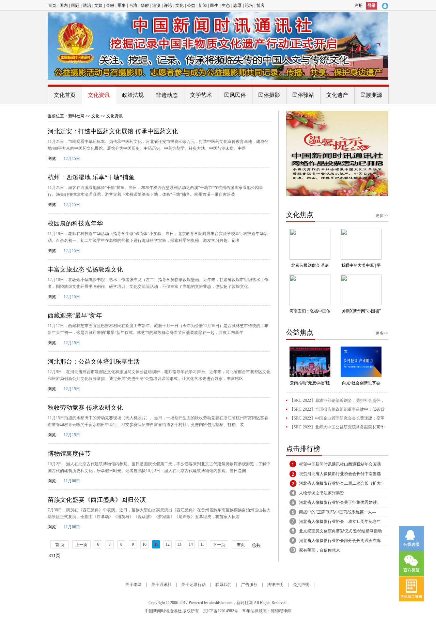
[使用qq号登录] (385, 6)
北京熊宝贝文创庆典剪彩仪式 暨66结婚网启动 (340, 531)
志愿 (237, 5)
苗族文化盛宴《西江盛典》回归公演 (97, 499)
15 (202, 544)
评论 (168, 5)
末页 (241, 544)
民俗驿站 (303, 95)
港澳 (156, 5)
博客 (260, 5)
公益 (191, 5)
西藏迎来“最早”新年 (75, 315)
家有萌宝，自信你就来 (319, 550)
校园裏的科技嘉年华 (75, 223)
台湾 (133, 5)
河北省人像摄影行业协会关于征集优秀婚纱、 (340, 502)
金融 (110, 5)
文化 (179, 5)
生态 (226, 5)
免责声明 (301, 584)
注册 (359, 5)
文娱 (98, 5)
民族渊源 (371, 95)
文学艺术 (201, 95)
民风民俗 (235, 95)
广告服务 (249, 584)
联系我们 (223, 584)
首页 (52, 5)
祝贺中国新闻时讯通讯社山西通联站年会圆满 (340, 464)
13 (179, 544)
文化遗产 (337, 95)
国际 (75, 5)
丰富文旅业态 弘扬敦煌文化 (85, 269)
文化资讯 (99, 95)
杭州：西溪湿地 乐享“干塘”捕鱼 (91, 177)
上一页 (81, 544)
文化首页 (65, 95)
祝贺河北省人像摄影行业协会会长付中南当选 (340, 473)
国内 (64, 5)
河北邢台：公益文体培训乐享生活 (94, 361)
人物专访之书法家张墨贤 (321, 492)
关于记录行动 (193, 584)
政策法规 (133, 95)
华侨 (145, 5)
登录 (372, 5)
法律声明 (275, 584)
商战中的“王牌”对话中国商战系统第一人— (337, 512)
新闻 (203, 5)
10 (144, 544)
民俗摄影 (269, 95)
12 (168, 544)
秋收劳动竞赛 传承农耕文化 (85, 407)
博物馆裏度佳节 (69, 453)
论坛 (249, 5)
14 (191, 544)
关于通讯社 (161, 584)
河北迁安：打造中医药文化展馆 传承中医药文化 (113, 131)
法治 (87, 5)
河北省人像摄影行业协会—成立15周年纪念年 (340, 521)
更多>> (381, 215)
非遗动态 (167, 95)
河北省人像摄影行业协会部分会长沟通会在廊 (340, 540)
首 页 (59, 544)
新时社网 (76, 116)
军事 (122, 5)
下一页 (219, 544)
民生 (214, 5)
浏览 (52, 158)
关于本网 (133, 584)
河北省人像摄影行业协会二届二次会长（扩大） (342, 483)
